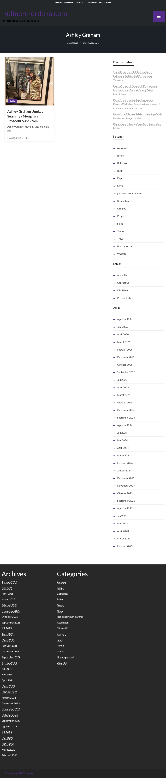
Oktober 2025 (125, 364)
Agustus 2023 (124, 508)
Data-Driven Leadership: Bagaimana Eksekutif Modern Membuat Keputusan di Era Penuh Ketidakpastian (136, 104)
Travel (120, 238)
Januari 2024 (124, 470)
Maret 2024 (123, 455)
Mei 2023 (122, 523)
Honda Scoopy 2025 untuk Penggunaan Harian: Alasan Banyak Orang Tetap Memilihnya (135, 90)
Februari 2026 (125, 349)
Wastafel (122, 253)
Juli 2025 (122, 379)
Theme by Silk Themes (19, 773)
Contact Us (92, 2)
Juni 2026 (122, 326)
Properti (121, 216)
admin (27, 138)
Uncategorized (125, 246)
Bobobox (122, 163)
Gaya (12, 101)
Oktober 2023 (125, 493)
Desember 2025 (126, 357)
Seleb (120, 223)
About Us (80, 2)
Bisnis (120, 155)
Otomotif (122, 208)
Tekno (120, 231)
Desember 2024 (126, 409)
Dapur (120, 178)
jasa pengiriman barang (129, 193)
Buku (120, 170)
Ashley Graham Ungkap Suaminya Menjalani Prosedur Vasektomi (25, 116)
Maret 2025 (123, 394)
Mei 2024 (122, 440)
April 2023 (123, 531)
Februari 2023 (125, 546)
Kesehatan (123, 200)
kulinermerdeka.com (35, 13)
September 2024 (126, 417)
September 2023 (126, 500)
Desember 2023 (126, 478)
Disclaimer (69, 2)
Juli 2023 (122, 515)
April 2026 (123, 334)
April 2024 (123, 447)
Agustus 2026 (124, 319)
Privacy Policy (105, 2)
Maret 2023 (123, 538)
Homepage (72, 43)
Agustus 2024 (124, 425)
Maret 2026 (123, 341)
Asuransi (122, 148)
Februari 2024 (125, 463)
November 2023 (126, 485)
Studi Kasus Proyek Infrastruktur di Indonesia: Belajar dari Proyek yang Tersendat (132, 76)
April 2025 (123, 387)
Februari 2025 (125, 402)
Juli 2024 (122, 432)
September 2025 (126, 372)
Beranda (58, 2)
